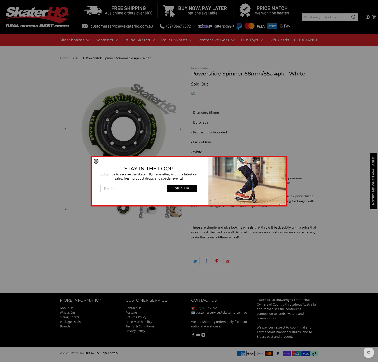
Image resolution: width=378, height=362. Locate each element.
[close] (96, 161)
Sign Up (182, 188)
